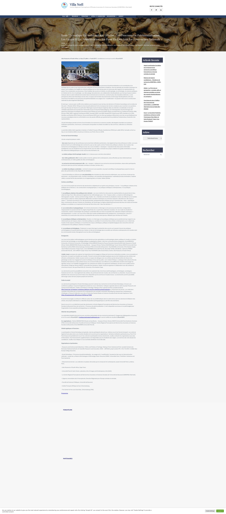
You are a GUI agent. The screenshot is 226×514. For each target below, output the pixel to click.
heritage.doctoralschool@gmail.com (89, 317)
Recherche (75, 16)
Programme (64, 393)
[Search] (162, 16)
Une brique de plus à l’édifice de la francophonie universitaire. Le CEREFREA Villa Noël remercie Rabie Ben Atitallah (152, 105)
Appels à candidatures (98, 16)
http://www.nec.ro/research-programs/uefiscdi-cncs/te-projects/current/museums (85, 289)
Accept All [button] (220, 511)
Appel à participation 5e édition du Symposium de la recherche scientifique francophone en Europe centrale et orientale (152, 70)
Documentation (111, 16)
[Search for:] (150, 16)
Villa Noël (76, 4)
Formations (84, 16)
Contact (121, 16)
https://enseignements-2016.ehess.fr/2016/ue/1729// (76, 295)
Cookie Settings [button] (210, 511)
